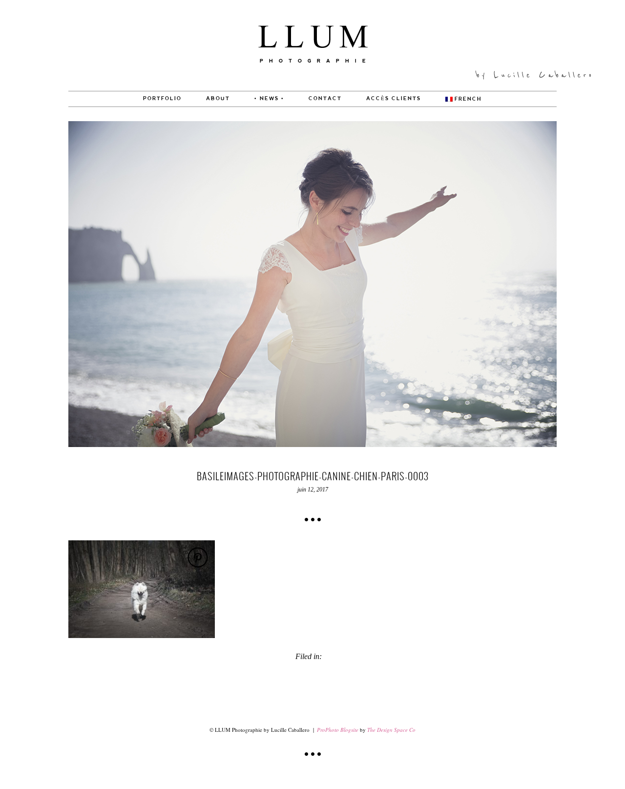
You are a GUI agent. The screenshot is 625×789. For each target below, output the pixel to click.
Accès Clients (393, 98)
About (218, 98)
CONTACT (325, 98)
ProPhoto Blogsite (337, 729)
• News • (269, 98)
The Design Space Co (391, 729)
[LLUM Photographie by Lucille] (312, 88)
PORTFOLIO (162, 98)
